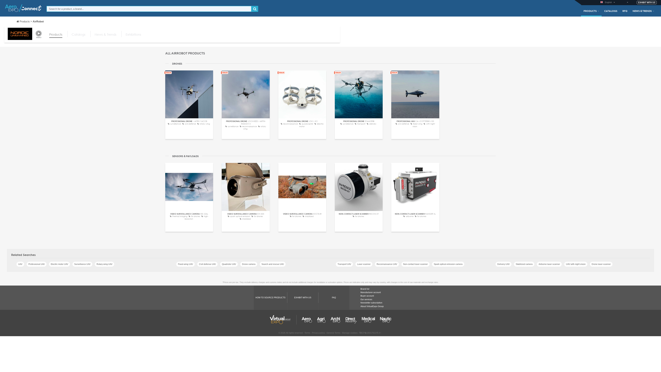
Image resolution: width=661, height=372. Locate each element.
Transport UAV (344, 264)
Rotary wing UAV (104, 264)
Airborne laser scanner (549, 264)
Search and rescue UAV (272, 264)
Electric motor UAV (59, 264)
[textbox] (148, 9)
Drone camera (248, 264)
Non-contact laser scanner (415, 264)
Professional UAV (36, 264)
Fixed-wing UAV (185, 264)
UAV (20, 264)
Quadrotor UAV (229, 264)
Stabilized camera (524, 264)
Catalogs (610, 10)
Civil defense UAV (207, 264)
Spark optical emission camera (448, 264)
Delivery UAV (503, 264)
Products (590, 10)
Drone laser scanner (601, 264)
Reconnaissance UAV (387, 264)
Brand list (364, 289)
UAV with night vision (576, 264)
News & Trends (642, 10)
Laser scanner (364, 264)
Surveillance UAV (82, 264)
